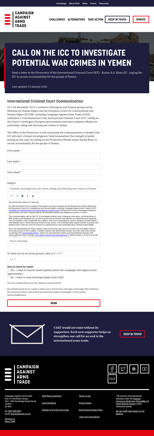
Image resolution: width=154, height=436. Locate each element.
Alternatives (76, 19)
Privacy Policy (85, 403)
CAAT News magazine (51, 396)
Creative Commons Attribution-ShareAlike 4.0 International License (132, 401)
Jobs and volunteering (89, 417)
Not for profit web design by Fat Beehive (130, 412)
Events (93, 3)
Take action (95, 19)
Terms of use (85, 396)
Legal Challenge (49, 403)
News (85, 3)
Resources (104, 3)
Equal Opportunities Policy (91, 410)
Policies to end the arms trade (55, 410)
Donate (141, 19)
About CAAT (74, 3)
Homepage (61, 3)
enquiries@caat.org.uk (21, 414)
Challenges (57, 19)
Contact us (10, 419)
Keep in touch (117, 19)
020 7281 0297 (14, 411)
